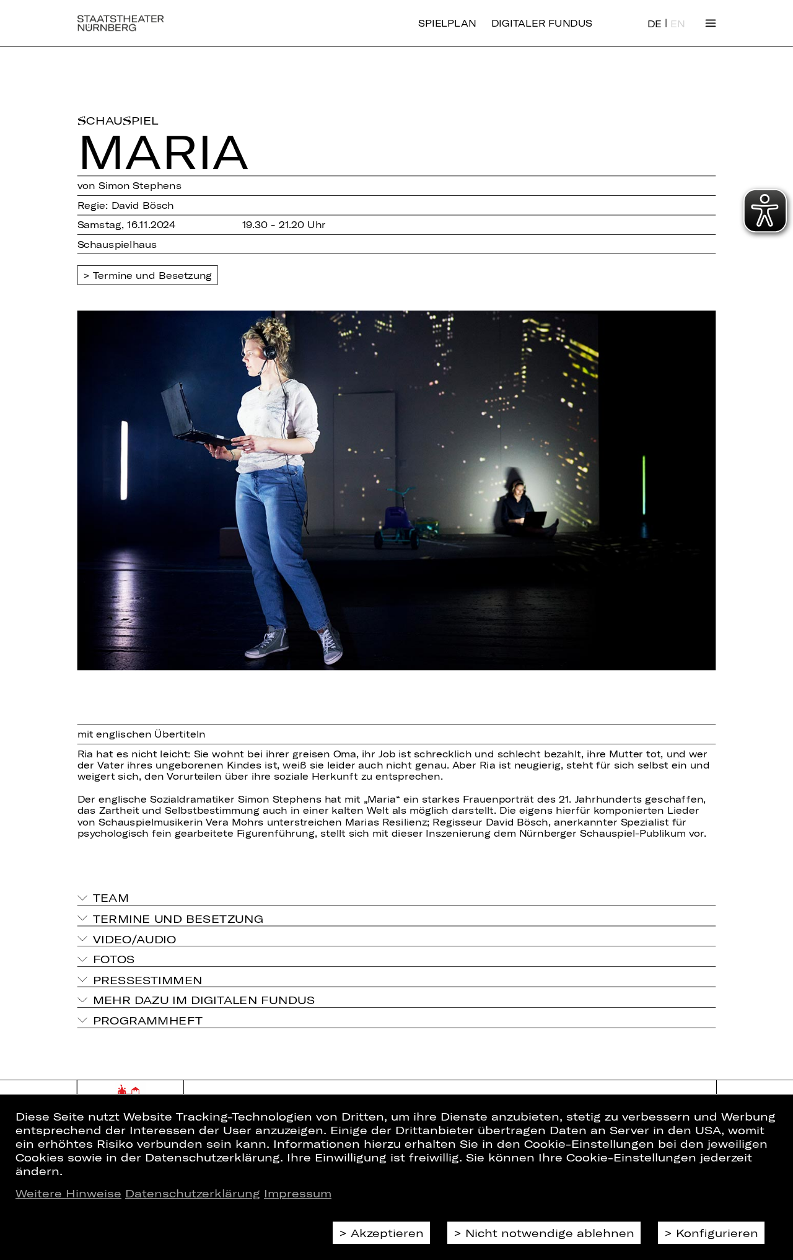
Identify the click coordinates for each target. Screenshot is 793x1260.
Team (111, 897)
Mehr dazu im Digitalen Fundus (204, 1000)
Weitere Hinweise (68, 1193)
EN (677, 24)
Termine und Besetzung (152, 275)
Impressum (297, 1193)
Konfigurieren (717, 1233)
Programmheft (148, 1020)
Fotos (114, 959)
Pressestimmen (148, 979)
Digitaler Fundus (541, 23)
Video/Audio (135, 938)
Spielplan (447, 23)
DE (654, 24)
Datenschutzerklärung (192, 1193)
